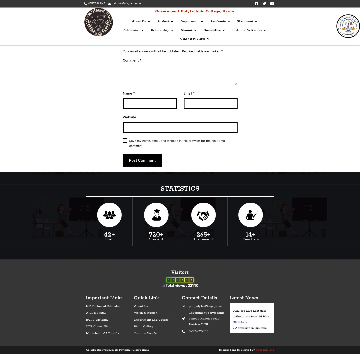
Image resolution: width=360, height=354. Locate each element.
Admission (131, 30)
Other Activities (192, 39)
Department (190, 21)
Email (189, 93)
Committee (212, 30)
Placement (245, 21)
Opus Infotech (265, 350)
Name (129, 93)
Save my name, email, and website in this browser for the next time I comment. (177, 143)
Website (129, 117)
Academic (218, 21)
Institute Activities (247, 30)
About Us (139, 21)
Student (163, 21)
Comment (132, 60)
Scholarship (160, 30)
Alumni (186, 30)
